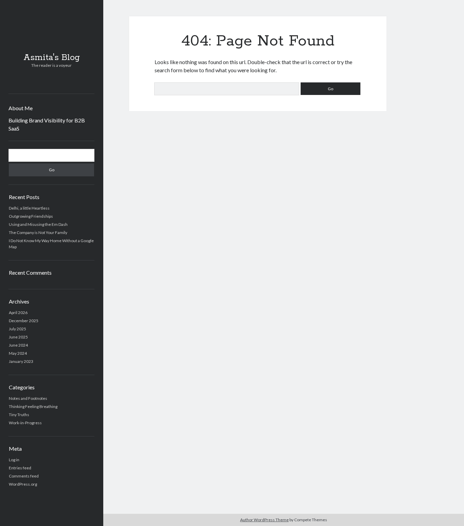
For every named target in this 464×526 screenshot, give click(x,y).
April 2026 (18, 312)
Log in (14, 459)
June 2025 (18, 336)
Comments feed (24, 476)
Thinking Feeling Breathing (33, 406)
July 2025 (17, 328)
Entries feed (20, 467)
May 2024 (18, 353)
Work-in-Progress (25, 422)
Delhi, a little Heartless (29, 208)
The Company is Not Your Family (38, 232)
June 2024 (18, 345)
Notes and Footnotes (28, 398)
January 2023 (21, 361)
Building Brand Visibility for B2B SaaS (46, 124)
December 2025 (23, 320)
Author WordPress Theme (264, 519)
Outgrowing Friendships (31, 216)
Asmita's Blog (51, 57)
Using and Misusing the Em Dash (38, 224)
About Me (20, 108)
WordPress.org (23, 484)
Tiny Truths (19, 414)
